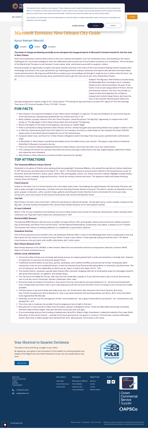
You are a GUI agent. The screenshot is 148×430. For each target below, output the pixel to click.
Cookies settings (78, 25)
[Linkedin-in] (109, 382)
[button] (21, 47)
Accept (95, 25)
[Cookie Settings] (5, 425)
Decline (113, 25)
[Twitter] (113, 382)
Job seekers (17, 17)
